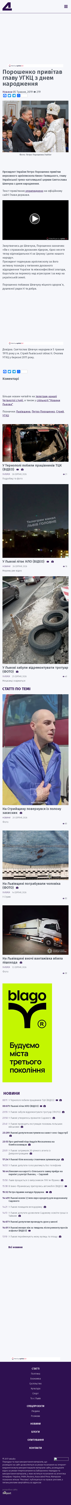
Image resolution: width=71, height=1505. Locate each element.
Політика (35, 1373)
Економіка (35, 1378)
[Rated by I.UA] (61, 1459)
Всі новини (15, 1247)
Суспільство (35, 1383)
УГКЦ (5, 415)
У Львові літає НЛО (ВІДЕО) (23, 561)
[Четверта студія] (7, 6)
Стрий (60, 411)
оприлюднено (34, 190)
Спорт (35, 1393)
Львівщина (23, 411)
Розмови (35, 1416)
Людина (35, 1411)
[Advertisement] (35, 41)
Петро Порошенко (43, 411)
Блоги (35, 1431)
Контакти (35, 1447)
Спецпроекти (35, 1406)
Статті (35, 1368)
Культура (35, 1388)
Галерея (6, 474)
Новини (7, 91)
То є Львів (35, 1398)
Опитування (35, 1439)
